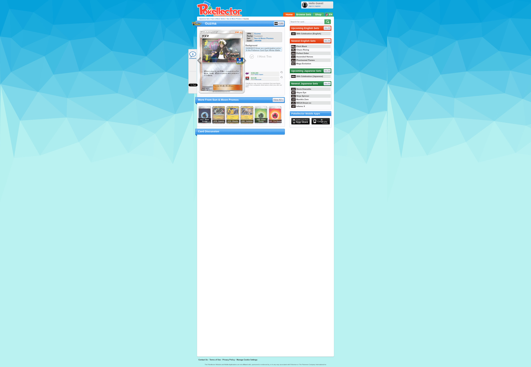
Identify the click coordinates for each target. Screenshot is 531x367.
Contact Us (203, 360)
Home (289, 14)
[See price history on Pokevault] (281, 77)
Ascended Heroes (304, 57)
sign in (311, 6)
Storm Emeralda (303, 89)
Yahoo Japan (258, 74)
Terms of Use (215, 360)
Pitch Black (301, 46)
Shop (318, 14)
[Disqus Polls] (240, 172)
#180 (280, 23)
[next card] (244, 61)
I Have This (264, 56)
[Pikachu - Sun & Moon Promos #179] (232, 123)
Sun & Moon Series (218, 19)
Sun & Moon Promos (234, 19)
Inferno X (300, 106)
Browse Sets (303, 14)
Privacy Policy (228, 360)
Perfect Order (302, 53)
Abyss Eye (301, 92)
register (318, 6)
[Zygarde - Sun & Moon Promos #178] (218, 123)
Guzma (257, 33)
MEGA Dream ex (303, 103)
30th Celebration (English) (308, 33)
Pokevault (257, 79)
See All (327, 28)
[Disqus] (240, 244)
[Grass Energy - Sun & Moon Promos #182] (261, 123)
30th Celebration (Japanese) (309, 76)
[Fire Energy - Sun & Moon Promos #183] (275, 123)
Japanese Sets (204, 19)
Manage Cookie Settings (247, 360)
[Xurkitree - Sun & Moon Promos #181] (246, 123)
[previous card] (199, 61)
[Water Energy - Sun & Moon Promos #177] (204, 123)
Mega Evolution (303, 63)
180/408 (257, 41)
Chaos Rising (302, 50)
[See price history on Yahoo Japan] (281, 72)
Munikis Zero (302, 99)
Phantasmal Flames (305, 60)
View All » (278, 100)
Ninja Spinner (302, 96)
